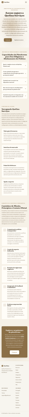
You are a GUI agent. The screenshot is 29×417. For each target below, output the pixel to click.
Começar (8, 40)
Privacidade (4, 390)
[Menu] (26, 2)
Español (17, 395)
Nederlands (18, 405)
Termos (3, 393)
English (17, 398)
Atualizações (18, 382)
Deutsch (17, 393)
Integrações (18, 375)
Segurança (18, 377)
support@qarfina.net (20, 255)
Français (17, 400)
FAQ (16, 384)
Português (18, 390)
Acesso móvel (19, 380)
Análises (17, 372)
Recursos (18, 367)
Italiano (17, 402)
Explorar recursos (19, 40)
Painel (17, 370)
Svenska (17, 407)
